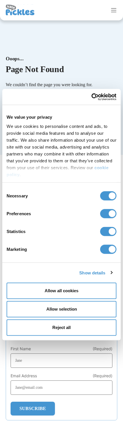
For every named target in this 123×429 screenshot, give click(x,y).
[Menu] (113, 10)
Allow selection (61, 309)
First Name (61, 349)
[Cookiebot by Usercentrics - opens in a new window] (91, 97)
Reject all (61, 327)
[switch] (108, 213)
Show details (92, 272)
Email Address (61, 376)
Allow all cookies (61, 290)
